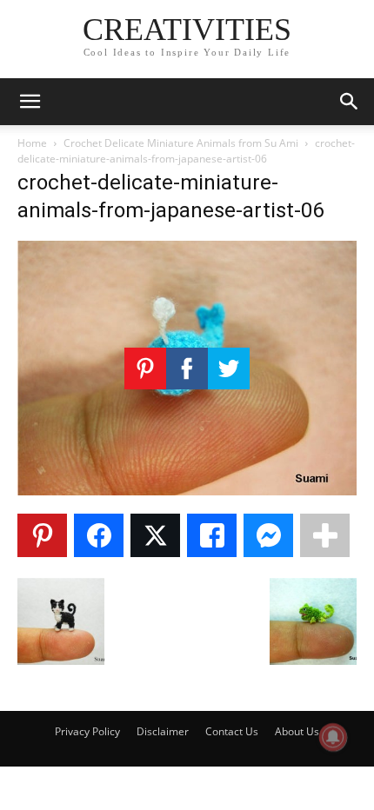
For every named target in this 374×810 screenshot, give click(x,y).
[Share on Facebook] (99, 535)
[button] (29, 101)
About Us (297, 731)
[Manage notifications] (333, 737)
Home (32, 143)
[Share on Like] (212, 535)
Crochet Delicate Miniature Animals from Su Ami (180, 143)
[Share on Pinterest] (42, 535)
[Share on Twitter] (155, 535)
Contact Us (231, 731)
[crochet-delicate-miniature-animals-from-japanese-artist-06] (187, 490)
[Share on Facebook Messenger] (268, 535)
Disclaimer (163, 731)
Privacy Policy (87, 731)
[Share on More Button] (325, 535)
